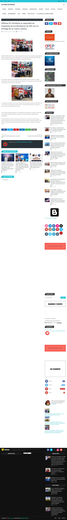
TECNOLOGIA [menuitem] (59, 9)
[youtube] (59, 23)
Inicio (3, 19)
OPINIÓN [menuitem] (24, 13)
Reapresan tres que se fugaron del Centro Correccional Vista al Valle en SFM (57, 137)
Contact (8, 1)
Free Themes (11, 518)
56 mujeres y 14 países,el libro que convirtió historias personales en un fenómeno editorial (58, 129)
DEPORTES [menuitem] (41, 9)
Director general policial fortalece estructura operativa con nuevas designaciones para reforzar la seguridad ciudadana (57, 145)
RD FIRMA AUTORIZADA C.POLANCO (8, 31)
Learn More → (54, 403)
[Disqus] (55, 268)
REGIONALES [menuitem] (25, 9)
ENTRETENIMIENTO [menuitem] (12, 13)
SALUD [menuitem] (18, 13)
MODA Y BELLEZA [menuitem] (31, 13)
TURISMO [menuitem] (4, 13)
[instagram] (61, 1)
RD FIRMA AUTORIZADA (8, 4)
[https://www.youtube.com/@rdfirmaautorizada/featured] (64, 23)
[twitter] (63, 1)
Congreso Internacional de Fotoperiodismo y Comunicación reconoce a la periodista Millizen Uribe (57, 201)
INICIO (56, 518)
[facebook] (59, 1)
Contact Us (64, 518)
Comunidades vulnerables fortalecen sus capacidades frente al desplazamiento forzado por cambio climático (57, 192)
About (5, 1)
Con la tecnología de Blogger (51, 218)
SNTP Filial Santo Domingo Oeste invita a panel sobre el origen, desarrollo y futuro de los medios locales (36, 165)
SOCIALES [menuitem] (47, 9)
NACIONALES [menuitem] (10, 9)
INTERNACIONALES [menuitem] (33, 9)
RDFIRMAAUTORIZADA (24, 518)
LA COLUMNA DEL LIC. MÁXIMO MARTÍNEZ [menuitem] (45, 13)
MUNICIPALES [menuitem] (17, 9)
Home (2, 1)
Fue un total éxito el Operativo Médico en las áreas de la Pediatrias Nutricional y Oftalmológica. (54, 415)
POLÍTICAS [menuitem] (53, 9)
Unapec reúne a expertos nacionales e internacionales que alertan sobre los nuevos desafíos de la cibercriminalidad (57, 172)
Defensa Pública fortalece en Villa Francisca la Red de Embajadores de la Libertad (57, 164)
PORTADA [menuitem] (4, 9)
